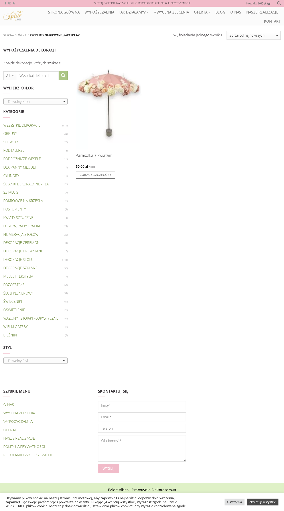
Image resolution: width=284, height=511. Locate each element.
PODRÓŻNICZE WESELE (22, 158)
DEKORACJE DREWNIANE (23, 251)
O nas (235, 12)
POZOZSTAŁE (13, 284)
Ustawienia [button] (234, 502)
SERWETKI (11, 142)
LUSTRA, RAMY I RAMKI (21, 226)
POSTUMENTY (14, 209)
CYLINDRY (11, 175)
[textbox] (34, 101)
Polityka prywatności (24, 446)
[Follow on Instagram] (9, 3)
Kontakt (272, 21)
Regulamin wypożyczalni (27, 455)
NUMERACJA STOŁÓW (20, 234)
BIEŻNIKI (10, 335)
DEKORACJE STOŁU (18, 259)
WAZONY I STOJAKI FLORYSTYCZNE (30, 318)
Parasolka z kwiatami (94, 155)
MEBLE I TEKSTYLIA (18, 276)
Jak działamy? (132, 12)
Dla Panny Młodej (19, 167)
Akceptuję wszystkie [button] (262, 502)
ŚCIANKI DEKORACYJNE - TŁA (26, 184)
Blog (220, 12)
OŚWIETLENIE (14, 309)
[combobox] (35, 101)
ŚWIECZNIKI (12, 301)
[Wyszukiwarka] (279, 3)
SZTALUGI (11, 192)
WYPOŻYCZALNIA (99, 12)
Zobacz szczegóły (95, 175)
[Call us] (14, 3)
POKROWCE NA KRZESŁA (23, 200)
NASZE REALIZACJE (262, 12)
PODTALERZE (13, 150)
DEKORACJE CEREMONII (22, 242)
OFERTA (200, 12)
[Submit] (63, 75)
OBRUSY (10, 133)
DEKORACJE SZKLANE (20, 267)
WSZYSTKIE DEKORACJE (21, 125)
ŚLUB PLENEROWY (18, 293)
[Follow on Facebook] (5, 3)
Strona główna (14, 35)
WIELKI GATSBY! (15, 326)
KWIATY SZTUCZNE (18, 217)
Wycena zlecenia (19, 413)
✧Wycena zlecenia (171, 12)
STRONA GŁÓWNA (64, 12)
